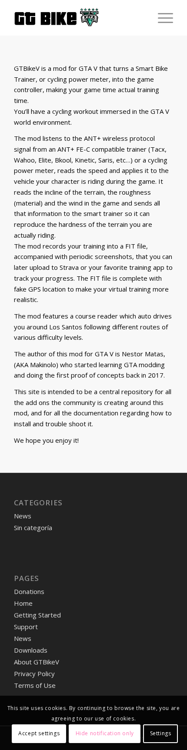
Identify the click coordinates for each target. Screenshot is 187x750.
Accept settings (39, 733)
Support (26, 626)
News (22, 515)
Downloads (30, 650)
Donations (29, 591)
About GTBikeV (36, 661)
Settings (160, 733)
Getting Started (37, 615)
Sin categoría (33, 527)
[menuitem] (161, 17)
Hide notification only (105, 733)
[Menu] (161, 17)
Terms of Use (35, 685)
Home (23, 603)
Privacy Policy (34, 673)
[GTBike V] (77, 17)
